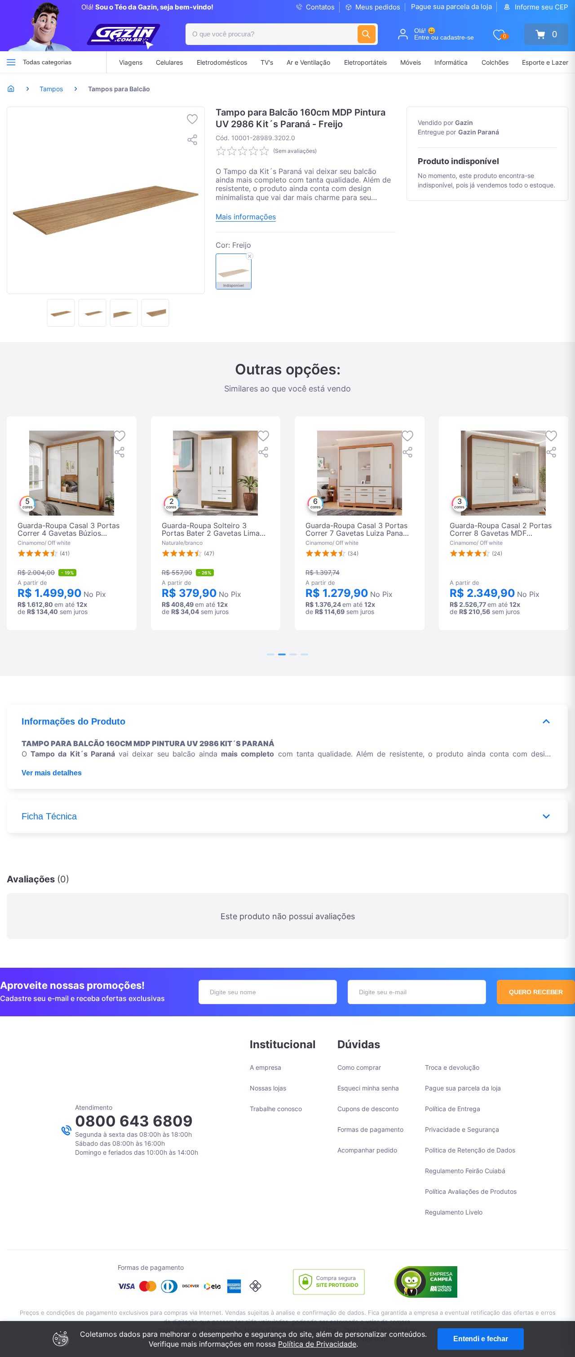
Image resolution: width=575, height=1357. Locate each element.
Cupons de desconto (367, 1108)
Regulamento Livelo (453, 1212)
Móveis (410, 62)
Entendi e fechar (480, 1339)
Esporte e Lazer (545, 62)
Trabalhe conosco (276, 1108)
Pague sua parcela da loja (451, 6)
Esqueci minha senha (368, 1088)
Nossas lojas (268, 1088)
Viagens (130, 62)
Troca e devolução (452, 1067)
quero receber (536, 992)
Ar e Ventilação (308, 62)
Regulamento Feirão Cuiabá (465, 1171)
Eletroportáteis (365, 62)
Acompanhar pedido (367, 1150)
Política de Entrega (452, 1108)
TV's (267, 62)
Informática (451, 62)
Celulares (169, 62)
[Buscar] (367, 34)
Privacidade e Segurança (462, 1129)
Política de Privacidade (317, 1343)
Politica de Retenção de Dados (470, 1150)
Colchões (495, 62)
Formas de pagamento (370, 1129)
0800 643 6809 (134, 1121)
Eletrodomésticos (222, 62)
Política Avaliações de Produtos (471, 1191)
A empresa (265, 1067)
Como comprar (359, 1067)
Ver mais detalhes (52, 773)
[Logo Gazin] (123, 37)
